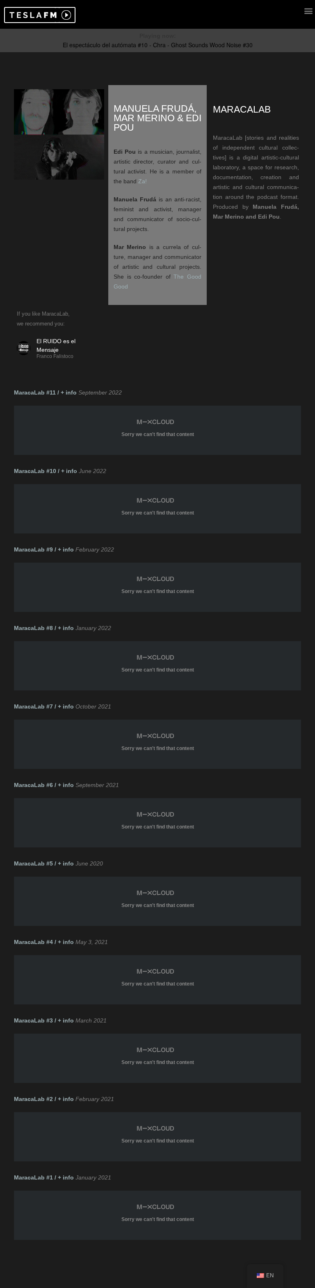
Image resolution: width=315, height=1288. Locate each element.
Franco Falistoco (55, 356)
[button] (31, 15)
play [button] (65, 15)
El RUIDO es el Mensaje (56, 345)
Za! (142, 181)
